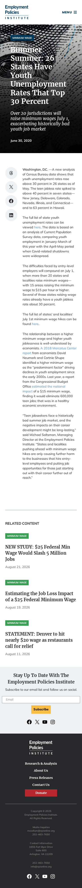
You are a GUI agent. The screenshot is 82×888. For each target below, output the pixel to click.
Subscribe (41, 709)
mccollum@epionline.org (41, 830)
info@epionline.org (41, 866)
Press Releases (41, 778)
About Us (41, 771)
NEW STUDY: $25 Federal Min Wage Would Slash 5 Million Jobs (37, 553)
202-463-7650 (41, 834)
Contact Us (41, 785)
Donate (41, 13)
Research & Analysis (41, 764)
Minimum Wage (22, 37)
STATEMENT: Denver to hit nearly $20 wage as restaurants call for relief (39, 640)
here (37, 227)
